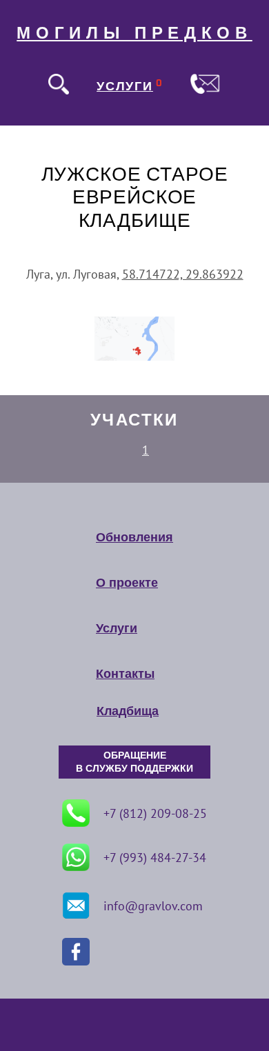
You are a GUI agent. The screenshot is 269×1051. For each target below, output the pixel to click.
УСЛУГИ (125, 86)
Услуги (116, 628)
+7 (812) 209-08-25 (155, 813)
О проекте (127, 582)
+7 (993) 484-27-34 (154, 857)
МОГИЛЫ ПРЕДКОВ (134, 33)
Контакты (125, 673)
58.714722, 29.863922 (182, 274)
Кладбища (128, 711)
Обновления (134, 537)
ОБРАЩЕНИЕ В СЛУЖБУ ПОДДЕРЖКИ (134, 762)
